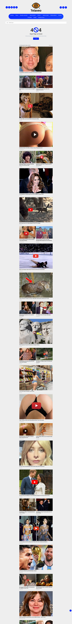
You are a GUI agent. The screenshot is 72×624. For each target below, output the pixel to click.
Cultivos (39, 15)
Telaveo (36, 10)
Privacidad (30, 17)
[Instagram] (12, 7)
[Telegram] (16, 7)
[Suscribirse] (63, 7)
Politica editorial (53, 15)
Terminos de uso (41, 17)
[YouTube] (14, 7)
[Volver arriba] (71, 611)
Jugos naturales (33, 15)
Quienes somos (46, 15)
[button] (61, 7)
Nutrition (12, 15)
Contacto (60, 15)
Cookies (34, 17)
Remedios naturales (24, 15)
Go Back (36, 38)
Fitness (17, 15)
